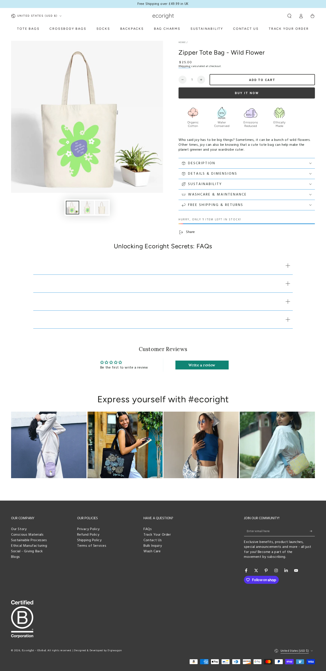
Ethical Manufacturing (29, 546)
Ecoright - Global (34, 650)
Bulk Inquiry (152, 546)
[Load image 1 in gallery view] (72, 207)
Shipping (185, 66)
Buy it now (247, 93)
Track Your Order (157, 535)
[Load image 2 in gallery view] (87, 207)
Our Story (19, 529)
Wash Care (152, 551)
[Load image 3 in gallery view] (101, 207)
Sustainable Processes (29, 540)
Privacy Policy (88, 529)
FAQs (147, 529)
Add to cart (262, 80)
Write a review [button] (202, 365)
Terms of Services (91, 546)
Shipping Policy (89, 540)
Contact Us (152, 540)
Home (182, 42)
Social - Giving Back (27, 551)
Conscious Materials (27, 535)
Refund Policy (88, 535)
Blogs (15, 557)
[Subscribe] (312, 531)
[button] (289, 16)
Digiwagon (115, 650)
